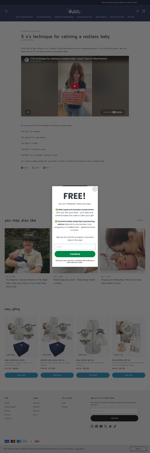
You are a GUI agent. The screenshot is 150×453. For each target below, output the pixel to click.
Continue (75, 254)
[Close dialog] (95, 189)
